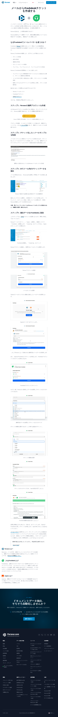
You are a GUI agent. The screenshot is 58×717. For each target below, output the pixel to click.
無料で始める (28, 619)
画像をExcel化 (20, 692)
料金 (4, 646)
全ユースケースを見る (22, 664)
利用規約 (46, 643)
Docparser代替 (47, 691)
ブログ (4, 658)
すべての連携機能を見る (35, 705)
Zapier (22, 216)
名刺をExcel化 (20, 685)
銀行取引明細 (20, 651)
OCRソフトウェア (7, 690)
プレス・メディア (7, 663)
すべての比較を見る (48, 698)
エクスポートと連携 (7, 687)
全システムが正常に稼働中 (8, 666)
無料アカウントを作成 (29, 116)
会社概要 (5, 648)
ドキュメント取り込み (8, 680)
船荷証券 (19, 658)
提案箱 (4, 655)
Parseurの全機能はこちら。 (14, 556)
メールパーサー (15, 532)
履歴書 (18, 653)
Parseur (18, 46)
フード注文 (19, 655)
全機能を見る (6, 692)
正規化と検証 (6, 685)
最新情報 (5, 660)
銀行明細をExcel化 (21, 680)
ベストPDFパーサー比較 (49, 684)
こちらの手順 (24, 125)
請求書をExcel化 (20, 682)
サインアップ (50, 2)
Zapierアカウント (17, 96)
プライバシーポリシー (49, 648)
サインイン (41, 2)
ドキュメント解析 (7, 682)
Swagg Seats (16, 545)
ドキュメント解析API (35, 664)
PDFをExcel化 (19, 690)
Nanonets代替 (47, 693)
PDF (17, 646)
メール (18, 643)
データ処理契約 (47, 646)
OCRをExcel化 (19, 687)
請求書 (18, 648)
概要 (4, 643)
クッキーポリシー (48, 651)
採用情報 (5, 653)
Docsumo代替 (47, 695)
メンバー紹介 (6, 651)
